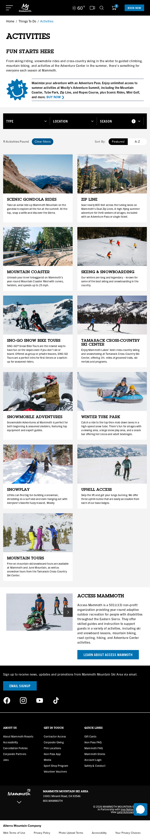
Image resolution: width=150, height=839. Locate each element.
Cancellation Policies (15, 748)
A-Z (137, 141)
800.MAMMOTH (53, 800)
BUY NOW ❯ (55, 97)
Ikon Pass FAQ (93, 742)
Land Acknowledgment (130, 812)
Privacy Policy (42, 833)
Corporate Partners (14, 754)
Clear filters (43, 141)
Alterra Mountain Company (22, 825)
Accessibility (10, 742)
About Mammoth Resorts (18, 736)
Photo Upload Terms (71, 833)
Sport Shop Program (56, 765)
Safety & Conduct (94, 765)
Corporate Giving (54, 742)
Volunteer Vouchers (55, 771)
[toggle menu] (9, 8)
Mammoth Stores (94, 754)
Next (68, 612)
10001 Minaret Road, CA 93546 (61, 796)
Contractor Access (55, 736)
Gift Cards (90, 736)
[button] (26, 121)
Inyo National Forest (132, 809)
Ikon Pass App (52, 754)
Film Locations (52, 748)
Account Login (93, 759)
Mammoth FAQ (93, 748)
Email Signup (19, 686)
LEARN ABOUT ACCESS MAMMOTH (108, 654)
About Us (10, 727)
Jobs (6, 759)
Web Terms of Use (14, 833)
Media (47, 759)
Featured (118, 141)
